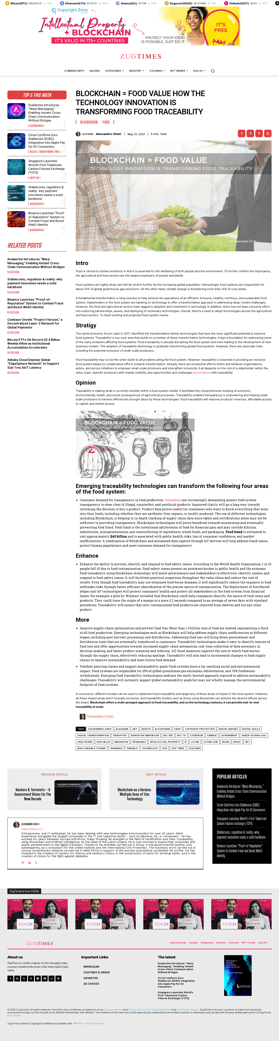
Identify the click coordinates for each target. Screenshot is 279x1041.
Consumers (173, 500)
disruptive (120, 735)
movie (225, 742)
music (237, 742)
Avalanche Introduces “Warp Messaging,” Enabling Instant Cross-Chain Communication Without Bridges (44, 112)
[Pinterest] (259, 133)
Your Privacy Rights (188, 1009)
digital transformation (93, 735)
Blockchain (36, 125)
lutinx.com (210, 742)
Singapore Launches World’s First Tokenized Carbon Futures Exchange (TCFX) (46, 166)
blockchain (162, 729)
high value (103, 742)
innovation (121, 742)
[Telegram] (38, 978)
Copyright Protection (199, 729)
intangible (139, 742)
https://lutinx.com (32, 829)
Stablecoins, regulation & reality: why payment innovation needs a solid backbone (46, 193)
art (135, 729)
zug (164, 748)
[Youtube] (45, 978)
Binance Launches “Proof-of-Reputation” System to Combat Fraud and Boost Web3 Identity (46, 219)
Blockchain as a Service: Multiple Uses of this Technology (134, 794)
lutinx (195, 742)
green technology (254, 735)
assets (146, 729)
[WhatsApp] (268, 133)
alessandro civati (100, 729)
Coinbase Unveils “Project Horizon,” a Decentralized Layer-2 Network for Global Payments (34, 323)
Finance (212, 735)
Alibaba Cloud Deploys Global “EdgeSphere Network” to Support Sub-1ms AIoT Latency (33, 363)
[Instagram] (22, 861)
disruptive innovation (145, 735)
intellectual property (165, 742)
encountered (202, 372)
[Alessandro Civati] (79, 134)
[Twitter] (24, 978)
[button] (212, 70)
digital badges (228, 729)
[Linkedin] (29, 861)
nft (247, 742)
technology (150, 748)
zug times (177, 748)
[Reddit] (51, 978)
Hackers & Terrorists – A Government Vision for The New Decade (32, 794)
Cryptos (34, 177)
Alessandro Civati (108, 134)
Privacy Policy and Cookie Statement (149, 1009)
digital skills (251, 729)
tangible (132, 748)
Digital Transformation (44, 151)
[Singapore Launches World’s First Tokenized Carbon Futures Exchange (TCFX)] (16, 167)
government (229, 735)
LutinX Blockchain (94, 1023)
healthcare (84, 742)
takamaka (116, 748)
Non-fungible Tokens (91, 748)
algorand (122, 729)
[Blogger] (58, 978)
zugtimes (195, 748)
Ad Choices (14, 1015)
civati (177, 729)
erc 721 (181, 735)
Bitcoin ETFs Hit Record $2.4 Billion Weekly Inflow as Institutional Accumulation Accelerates (33, 343)
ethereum (196, 735)
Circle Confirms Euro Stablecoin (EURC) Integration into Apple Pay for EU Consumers (46, 140)
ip (186, 742)
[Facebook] (241, 133)
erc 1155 (168, 735)
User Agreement (113, 1009)
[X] (250, 133)
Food (106, 122)
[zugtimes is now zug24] (37, 914)
